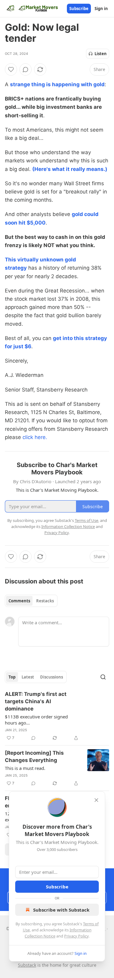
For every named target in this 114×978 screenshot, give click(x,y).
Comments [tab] (19, 601)
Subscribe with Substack (61, 910)
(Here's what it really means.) (69, 169)
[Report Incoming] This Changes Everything (34, 756)
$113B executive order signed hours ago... (36, 720)
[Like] (11, 69)
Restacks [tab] (45, 601)
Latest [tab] (28, 677)
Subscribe (78, 8)
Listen (101, 53)
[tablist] (31, 601)
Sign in (101, 8)
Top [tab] (12, 677)
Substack (27, 965)
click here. (34, 437)
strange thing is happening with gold (57, 84)
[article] (57, 716)
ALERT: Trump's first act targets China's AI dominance (36, 701)
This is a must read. (25, 768)
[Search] (103, 677)
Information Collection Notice (68, 526)
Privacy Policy (76, 936)
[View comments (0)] (25, 69)
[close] (96, 800)
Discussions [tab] (51, 677)
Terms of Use (86, 520)
